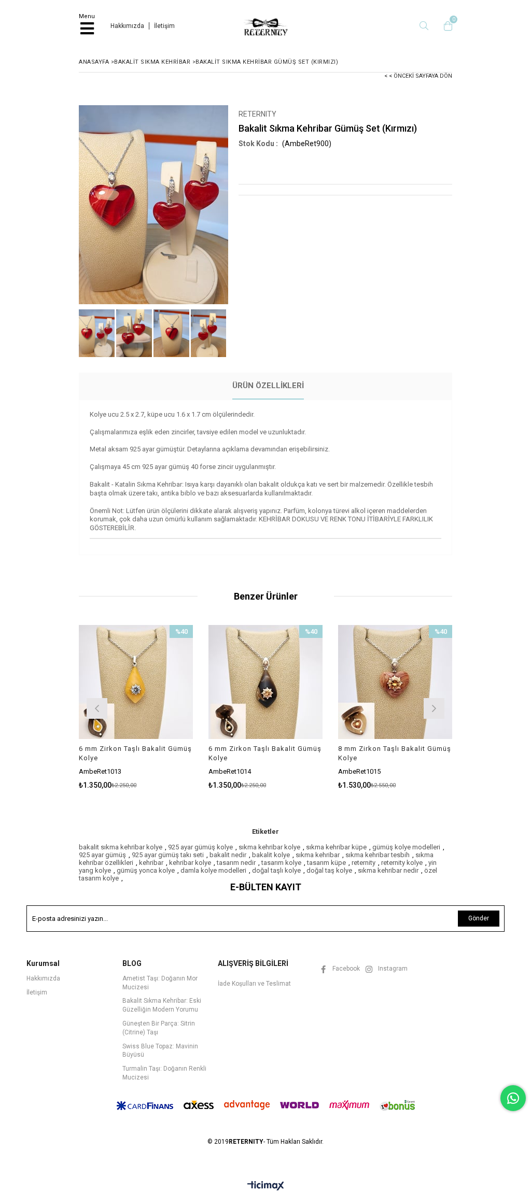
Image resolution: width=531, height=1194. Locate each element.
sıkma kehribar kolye (269, 847)
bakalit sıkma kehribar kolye (120, 847)
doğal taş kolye (329, 870)
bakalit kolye (271, 855)
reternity (363, 862)
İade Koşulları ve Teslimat (254, 983)
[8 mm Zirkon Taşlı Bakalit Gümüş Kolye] (395, 682)
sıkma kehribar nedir (388, 870)
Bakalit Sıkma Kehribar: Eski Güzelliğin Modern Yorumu (161, 1005)
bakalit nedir (227, 855)
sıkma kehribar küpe (336, 847)
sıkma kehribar (318, 855)
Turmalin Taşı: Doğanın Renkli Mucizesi (164, 1073)
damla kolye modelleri (213, 870)
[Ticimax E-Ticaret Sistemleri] (265, 1186)
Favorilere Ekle (136, 707)
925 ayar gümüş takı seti (168, 855)
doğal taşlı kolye (276, 870)
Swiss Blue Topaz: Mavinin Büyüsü (160, 1051)
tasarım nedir (236, 862)
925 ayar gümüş (102, 855)
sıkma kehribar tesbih (377, 855)
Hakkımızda (127, 26)
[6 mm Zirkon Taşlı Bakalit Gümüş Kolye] (136, 682)
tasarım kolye (281, 862)
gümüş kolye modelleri (406, 847)
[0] (445, 26)
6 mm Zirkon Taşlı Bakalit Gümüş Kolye (135, 753)
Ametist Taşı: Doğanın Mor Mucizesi (160, 983)
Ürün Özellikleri (268, 385)
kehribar (151, 862)
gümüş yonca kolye (146, 870)
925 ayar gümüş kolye (200, 847)
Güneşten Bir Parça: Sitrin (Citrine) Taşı (158, 1028)
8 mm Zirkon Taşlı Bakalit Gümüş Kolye (394, 753)
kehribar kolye (190, 862)
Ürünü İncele (161, 707)
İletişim (164, 26)
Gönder (478, 918)
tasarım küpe (326, 862)
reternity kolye (402, 862)
